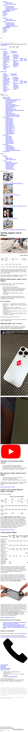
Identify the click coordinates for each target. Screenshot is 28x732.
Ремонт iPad (6, 53)
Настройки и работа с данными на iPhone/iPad (16, 62)
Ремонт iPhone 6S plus (10, 127)
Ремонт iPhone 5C (10, 122)
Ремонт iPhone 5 (9, 120)
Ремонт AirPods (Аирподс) (6, 60)
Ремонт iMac (8, 145)
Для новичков (9, 161)
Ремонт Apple (4, 49)
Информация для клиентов (12, 8)
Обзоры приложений (10, 9)
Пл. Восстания (4, 45)
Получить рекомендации (18, 729)
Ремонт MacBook (9, 146)
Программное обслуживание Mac (13, 99)
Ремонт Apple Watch (5, 669)
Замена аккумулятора (10, 104)
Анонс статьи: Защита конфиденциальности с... (16, 229)
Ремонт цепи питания (10, 113)
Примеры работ (9, 167)
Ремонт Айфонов (5, 52)
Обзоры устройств (10, 165)
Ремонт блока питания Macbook (13, 150)
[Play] (11, 451)
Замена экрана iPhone (10, 106)
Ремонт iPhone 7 (9, 129)
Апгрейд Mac (6, 57)
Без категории (6, 151)
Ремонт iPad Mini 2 (10, 143)
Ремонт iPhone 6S (9, 126)
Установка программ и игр (15, 58)
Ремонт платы (9, 112)
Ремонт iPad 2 (9, 136)
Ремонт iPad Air (9, 139)
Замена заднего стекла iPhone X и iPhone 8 (14, 623)
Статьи (4, 5)
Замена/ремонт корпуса (11, 109)
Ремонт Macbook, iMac (6, 55)
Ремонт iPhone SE (10, 133)
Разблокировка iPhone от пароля (6, 67)
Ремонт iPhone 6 (9, 124)
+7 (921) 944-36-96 (5, 44)
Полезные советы (10, 7)
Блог (7, 157)
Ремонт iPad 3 (9, 137)
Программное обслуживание (14, 52)
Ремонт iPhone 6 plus (10, 125)
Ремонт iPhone (6, 117)
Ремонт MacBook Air (10, 147)
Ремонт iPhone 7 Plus (10, 130)
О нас (4, 15)
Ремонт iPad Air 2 (9, 140)
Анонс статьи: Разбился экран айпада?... (15, 183)
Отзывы (5, 14)
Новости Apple (9, 2)
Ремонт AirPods (6, 97)
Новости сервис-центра (11, 4)
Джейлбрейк (16, 55)
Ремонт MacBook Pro (10, 149)
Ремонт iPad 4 (9, 138)
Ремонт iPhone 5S (9, 123)
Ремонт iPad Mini (9, 142)
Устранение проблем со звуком (12, 114)
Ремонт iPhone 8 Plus (10, 132)
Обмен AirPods (25, 59)
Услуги (2, 93)
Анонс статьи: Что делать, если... (13, 194)
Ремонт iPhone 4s (9, 119)
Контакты (5, 13)
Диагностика (9, 103)
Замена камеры (9, 107)
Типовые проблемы (10, 6)
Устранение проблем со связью (12, 116)
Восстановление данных (11, 100)
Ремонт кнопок (9, 111)
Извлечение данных (16, 66)
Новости (5, 1)
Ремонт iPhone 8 (9, 131)
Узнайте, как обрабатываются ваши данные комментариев (13, 636)
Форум (4, 12)
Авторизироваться (22, 633)
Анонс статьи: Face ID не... (12, 218)
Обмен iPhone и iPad (21, 59)
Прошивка (15, 54)
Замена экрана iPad (10, 102)
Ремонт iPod (6, 58)
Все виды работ (6, 98)
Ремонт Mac (5, 144)
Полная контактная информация (10, 676)
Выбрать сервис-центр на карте (8, 486)
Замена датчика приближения (12, 105)
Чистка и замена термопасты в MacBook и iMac (13, 626)
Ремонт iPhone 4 (9, 118)
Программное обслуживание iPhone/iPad (15, 110)
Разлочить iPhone (5, 65)
